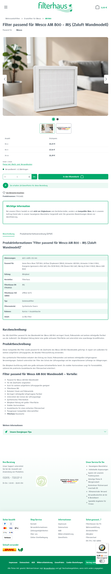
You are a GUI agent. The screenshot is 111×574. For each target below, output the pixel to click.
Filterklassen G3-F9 (93, 524)
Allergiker (89, 534)
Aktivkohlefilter (92, 530)
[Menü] (6, 7)
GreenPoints (62, 537)
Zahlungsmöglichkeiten (39, 530)
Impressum (62, 524)
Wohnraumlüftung (93, 527)
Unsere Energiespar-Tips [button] (21, 431)
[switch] (102, 561)
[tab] (8, 234)
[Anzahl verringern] (5, 176)
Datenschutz (63, 527)
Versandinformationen (38, 527)
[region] (55, 85)
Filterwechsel (91, 537)
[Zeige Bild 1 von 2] (53, 119)
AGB (59, 530)
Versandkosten (49, 568)
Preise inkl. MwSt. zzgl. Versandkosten (17, 164)
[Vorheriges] (5, 79)
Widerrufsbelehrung (66, 534)
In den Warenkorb (71, 176)
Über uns (33, 534)
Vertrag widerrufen (93, 562)
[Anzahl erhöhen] (29, 176)
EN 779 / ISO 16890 (93, 540)
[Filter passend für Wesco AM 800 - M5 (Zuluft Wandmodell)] (55, 76)
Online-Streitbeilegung (39, 537)
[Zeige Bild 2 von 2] (57, 119)
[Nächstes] (106, 79)
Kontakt (33, 524)
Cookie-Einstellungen (74, 562)
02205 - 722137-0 (12, 477)
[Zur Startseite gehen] (55, 7)
